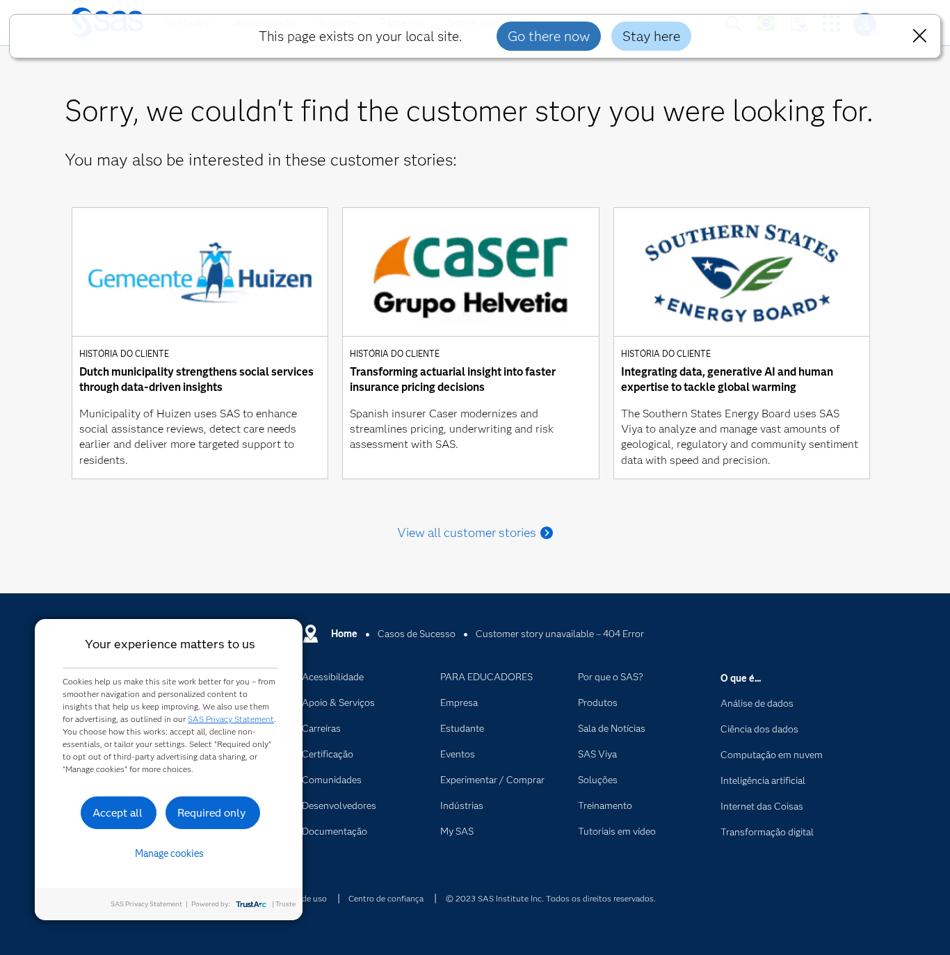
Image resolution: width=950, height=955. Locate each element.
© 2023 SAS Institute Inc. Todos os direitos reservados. (551, 898)
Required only (211, 812)
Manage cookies (169, 853)
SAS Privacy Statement (231, 719)
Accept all (117, 812)
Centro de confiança (386, 898)
